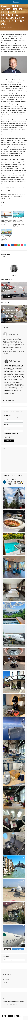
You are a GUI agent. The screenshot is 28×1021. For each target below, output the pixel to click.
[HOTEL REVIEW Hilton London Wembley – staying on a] (14, 498)
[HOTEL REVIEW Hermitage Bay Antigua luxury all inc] (14, 613)
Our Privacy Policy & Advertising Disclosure (13, 1001)
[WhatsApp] (18, 245)
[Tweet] (2, 245)
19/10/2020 (3, 27)
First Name (7, 419)
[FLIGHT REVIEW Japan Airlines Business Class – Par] (14, 820)
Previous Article (6, 279)
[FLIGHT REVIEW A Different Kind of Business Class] (14, 936)
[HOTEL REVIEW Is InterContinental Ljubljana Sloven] (14, 590)
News (4, 284)
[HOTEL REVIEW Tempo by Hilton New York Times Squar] (14, 567)
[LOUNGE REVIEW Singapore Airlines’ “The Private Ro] (14, 659)
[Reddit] (15, 245)
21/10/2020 (5, 315)
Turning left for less (11, 1016)
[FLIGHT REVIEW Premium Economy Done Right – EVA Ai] (14, 636)
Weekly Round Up (9, 436)
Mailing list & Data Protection (10, 1004)
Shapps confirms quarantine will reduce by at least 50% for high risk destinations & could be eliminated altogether (6, 220)
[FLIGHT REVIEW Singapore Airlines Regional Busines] (14, 728)
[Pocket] (22, 245)
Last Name (7, 424)
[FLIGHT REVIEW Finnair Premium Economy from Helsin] (14, 843)
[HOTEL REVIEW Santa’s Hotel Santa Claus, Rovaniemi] (14, 913)
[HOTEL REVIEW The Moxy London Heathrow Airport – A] (14, 797)
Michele (10, 27)
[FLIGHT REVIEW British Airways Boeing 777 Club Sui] (14, 890)
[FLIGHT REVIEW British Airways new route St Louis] (14, 521)
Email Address (8, 429)
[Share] (6, 245)
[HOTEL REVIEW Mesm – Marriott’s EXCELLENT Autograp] (14, 751)
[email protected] (7, 974)
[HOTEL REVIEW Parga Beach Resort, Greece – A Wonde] (14, 544)
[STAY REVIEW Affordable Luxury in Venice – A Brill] (14, 866)
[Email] (25, 245)
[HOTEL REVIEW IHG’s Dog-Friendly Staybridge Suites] (14, 705)
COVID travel (5, 256)
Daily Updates (8, 437)
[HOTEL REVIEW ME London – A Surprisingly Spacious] (14, 682)
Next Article (5, 302)
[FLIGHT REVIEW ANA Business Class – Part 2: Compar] (14, 774)
